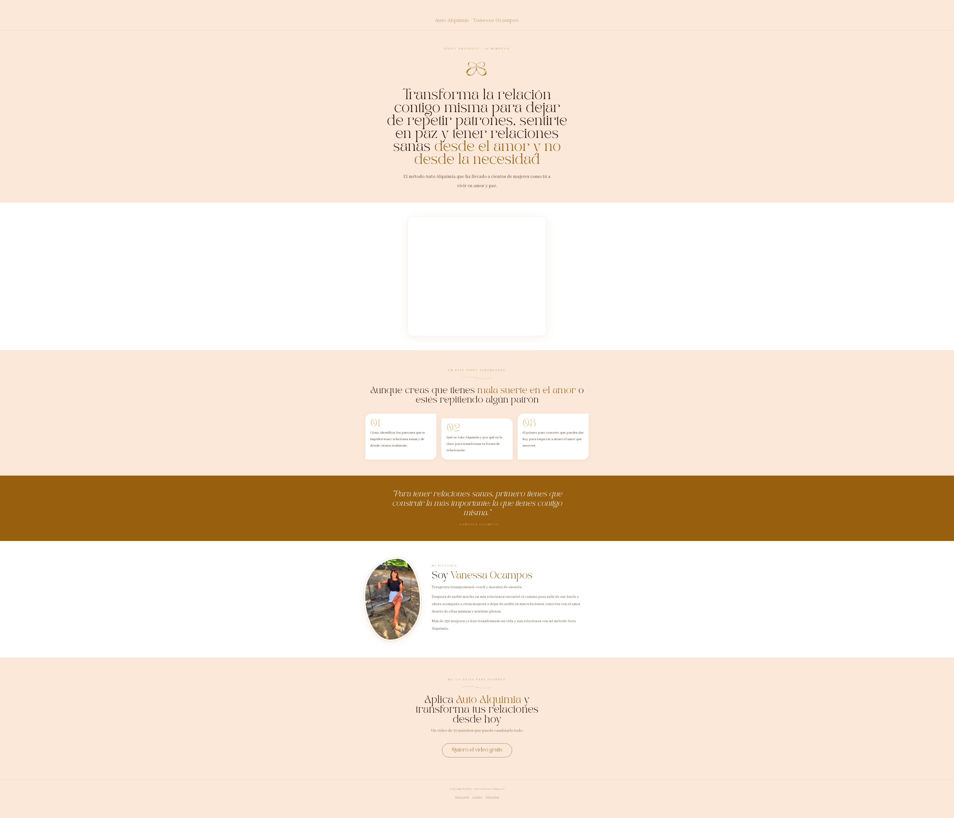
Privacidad (492, 797)
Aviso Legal (462, 797)
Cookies (477, 797)
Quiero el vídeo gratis (477, 749)
